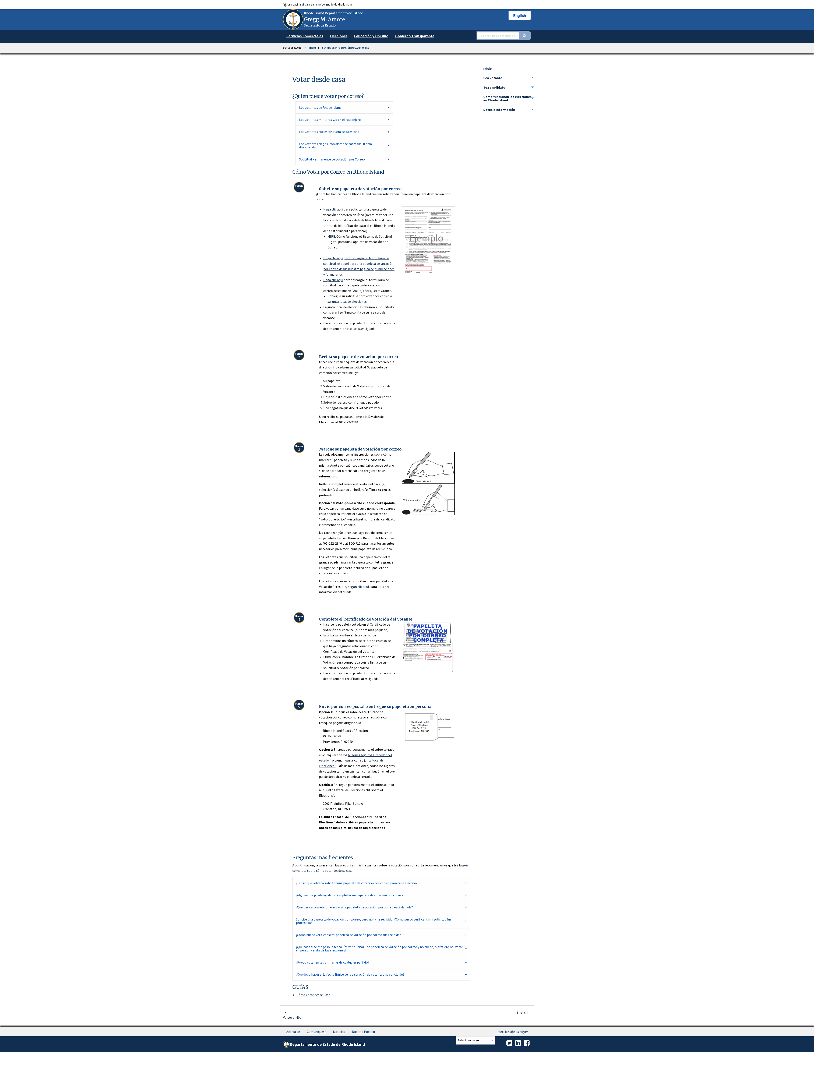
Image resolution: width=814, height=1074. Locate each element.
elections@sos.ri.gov (513, 1031)
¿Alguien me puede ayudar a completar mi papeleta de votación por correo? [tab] (350, 895)
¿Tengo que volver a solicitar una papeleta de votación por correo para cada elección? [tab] (357, 883)
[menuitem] (304, 36)
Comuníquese (316, 1031)
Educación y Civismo (371, 36)
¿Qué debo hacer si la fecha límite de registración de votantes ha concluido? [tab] (350, 974)
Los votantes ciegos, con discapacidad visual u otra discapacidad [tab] (335, 145)
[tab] (508, 78)
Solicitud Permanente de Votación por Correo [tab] (332, 159)
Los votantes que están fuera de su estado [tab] (329, 132)
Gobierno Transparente (414, 36)
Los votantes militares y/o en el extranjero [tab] (330, 119)
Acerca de (293, 1031)
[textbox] (498, 35)
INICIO (312, 47)
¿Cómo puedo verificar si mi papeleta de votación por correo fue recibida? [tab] (348, 935)
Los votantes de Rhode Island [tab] (320, 107)
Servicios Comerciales (304, 36)
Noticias (339, 1031)
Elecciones (338, 36)
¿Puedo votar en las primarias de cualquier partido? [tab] (332, 962)
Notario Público (363, 1031)
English (519, 15)
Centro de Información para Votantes (345, 47)
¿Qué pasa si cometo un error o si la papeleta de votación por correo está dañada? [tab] (354, 907)
